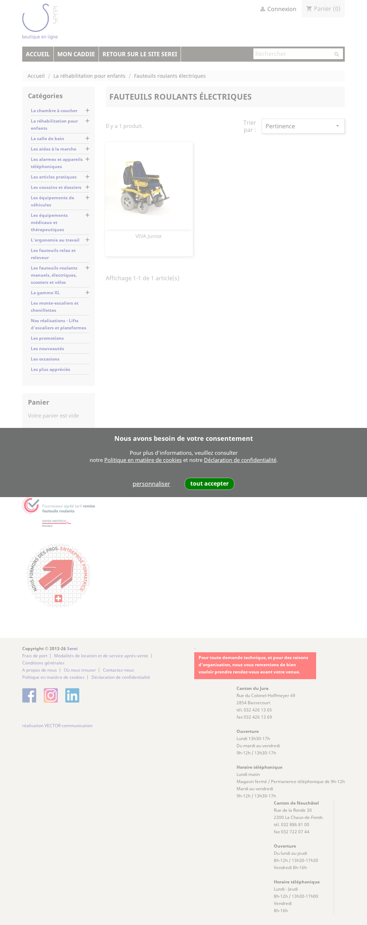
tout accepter (209, 483)
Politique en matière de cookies (143, 459)
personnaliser (151, 484)
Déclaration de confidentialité (240, 459)
